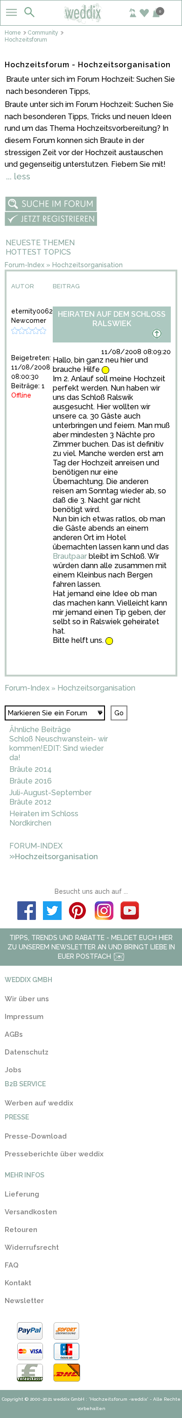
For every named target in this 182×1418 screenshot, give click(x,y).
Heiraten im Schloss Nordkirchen (43, 818)
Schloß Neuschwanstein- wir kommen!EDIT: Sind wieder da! (58, 748)
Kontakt (18, 1283)
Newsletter (24, 1301)
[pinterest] (78, 912)
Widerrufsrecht (32, 1247)
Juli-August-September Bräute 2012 (50, 797)
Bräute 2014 (30, 769)
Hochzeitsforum (26, 40)
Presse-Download (36, 1136)
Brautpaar (70, 556)
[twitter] (52, 912)
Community (43, 32)
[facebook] (26, 912)
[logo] (91, 20)
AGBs (14, 1034)
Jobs (13, 1070)
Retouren (21, 1230)
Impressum (24, 1016)
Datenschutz (27, 1052)
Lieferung (22, 1194)
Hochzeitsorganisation (87, 265)
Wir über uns (27, 999)
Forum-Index (24, 265)
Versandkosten (31, 1212)
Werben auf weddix (39, 1103)
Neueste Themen (40, 242)
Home (13, 32)
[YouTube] (129, 912)
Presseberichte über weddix (54, 1154)
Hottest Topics (38, 252)
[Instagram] (104, 912)
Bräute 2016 (30, 781)
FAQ (12, 1265)
